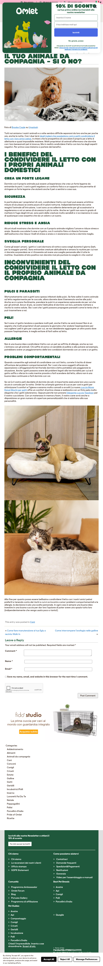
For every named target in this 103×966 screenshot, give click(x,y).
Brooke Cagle (18, 127)
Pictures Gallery (19, 898)
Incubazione (17, 933)
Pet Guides (13, 906)
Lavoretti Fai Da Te (16, 796)
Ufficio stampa (19, 866)
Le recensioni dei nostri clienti (26, 863)
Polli (58, 898)
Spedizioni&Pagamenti (68, 866)
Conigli (10, 767)
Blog (13, 894)
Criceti (10, 771)
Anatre (59, 887)
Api (57, 891)
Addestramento (15, 749)
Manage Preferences (86, 959)
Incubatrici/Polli (15, 789)
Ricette (10, 818)
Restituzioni (62, 870)
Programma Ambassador (24, 887)
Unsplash (33, 127)
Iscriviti (76, 32)
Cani (32, 622)
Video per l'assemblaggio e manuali (74, 877)
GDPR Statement (20, 870)
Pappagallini (13, 804)
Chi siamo (16, 859)
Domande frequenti (66, 863)
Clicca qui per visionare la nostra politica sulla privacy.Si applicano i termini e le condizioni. (78, 48)
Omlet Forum (17, 891)
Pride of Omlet (14, 814)
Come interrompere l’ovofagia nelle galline (76, 630)
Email (8, 669)
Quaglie (60, 915)
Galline (10, 778)
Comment (11, 651)
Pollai (9, 807)
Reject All (65, 959)
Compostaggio (18, 918)
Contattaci (62, 859)
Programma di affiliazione (24, 901)
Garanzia (61, 873)
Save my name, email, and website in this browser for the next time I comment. (47, 676)
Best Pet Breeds (61, 881)
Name (9, 661)
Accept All (49, 959)
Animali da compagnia (18, 756)
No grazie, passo (76, 41)
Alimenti (11, 753)
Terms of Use (59, 948)
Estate (10, 775)
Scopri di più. (29, 946)
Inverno (10, 793)
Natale (10, 800)
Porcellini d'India (15, 811)
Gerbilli (10, 785)
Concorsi (11, 764)
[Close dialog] (95, 7)
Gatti (9, 782)
